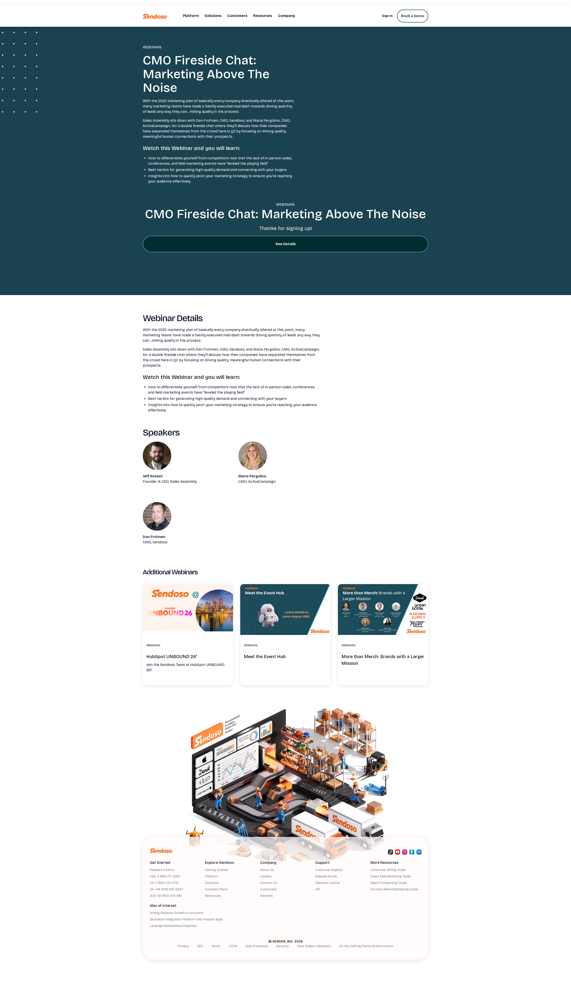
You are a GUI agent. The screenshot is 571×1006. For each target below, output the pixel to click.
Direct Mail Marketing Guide (390, 876)
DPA (200, 946)
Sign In (387, 16)
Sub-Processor (257, 946)
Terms (215, 946)
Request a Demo (162, 870)
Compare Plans (216, 889)
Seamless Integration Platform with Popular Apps (186, 919)
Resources (213, 896)
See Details (285, 244)
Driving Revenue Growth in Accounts (176, 913)
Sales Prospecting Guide (388, 883)
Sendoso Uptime (327, 883)
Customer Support (329, 870)
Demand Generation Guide (169, 933)
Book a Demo (412, 16)
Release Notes (326, 876)
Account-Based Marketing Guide (394, 889)
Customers (268, 889)
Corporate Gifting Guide (387, 870)
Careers (266, 876)
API (317, 889)
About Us (267, 870)
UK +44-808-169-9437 (166, 889)
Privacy (183, 946)
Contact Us (268, 883)
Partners (266, 896)
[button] (191, 16)
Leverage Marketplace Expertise (173, 926)
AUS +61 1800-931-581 (166, 896)
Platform (211, 876)
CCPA (233, 946)
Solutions (212, 883)
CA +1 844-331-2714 (164, 883)
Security (282, 946)
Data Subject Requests (314, 946)
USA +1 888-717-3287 (165, 876)
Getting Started (216, 870)
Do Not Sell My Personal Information (366, 946)
